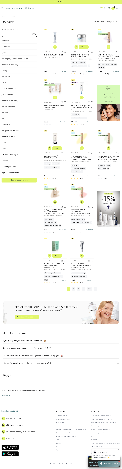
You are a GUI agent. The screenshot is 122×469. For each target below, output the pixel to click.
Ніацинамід (75, 114)
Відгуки (58, 450)
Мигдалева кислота (51, 225)
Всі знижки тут (61, 1)
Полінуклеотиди (111, 64)
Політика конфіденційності (64, 433)
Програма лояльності (63, 419)
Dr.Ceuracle (76, 102)
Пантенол (57, 273)
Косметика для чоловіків (99, 426)
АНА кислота (49, 219)
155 (89, 289)
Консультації (60, 422)
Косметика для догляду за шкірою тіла (103, 422)
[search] (26, 8)
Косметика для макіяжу (98, 433)
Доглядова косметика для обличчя (102, 415)
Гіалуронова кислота (78, 168)
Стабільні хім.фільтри (78, 118)
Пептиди (101, 64)
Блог (57, 439)
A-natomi (101, 52)
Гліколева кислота (51, 222)
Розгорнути (6, 395)
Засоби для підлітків (97, 446)
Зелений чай (75, 172)
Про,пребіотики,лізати (79, 66)
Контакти (59, 426)
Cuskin (47, 52)
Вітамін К (101, 165)
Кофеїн (108, 165)
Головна (4, 16)
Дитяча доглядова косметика (100, 429)
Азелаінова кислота (78, 219)
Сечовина (101, 67)
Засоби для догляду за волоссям (101, 419)
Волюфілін (74, 273)
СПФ (92, 436)
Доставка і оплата (62, 415)
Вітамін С (74, 165)
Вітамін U (74, 62)
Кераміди (82, 62)
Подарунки (94, 439)
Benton (47, 260)
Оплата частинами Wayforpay (66, 436)
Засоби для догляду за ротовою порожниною (105, 443)
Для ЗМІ (58, 443)
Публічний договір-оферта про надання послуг (71, 429)
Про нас (58, 446)
